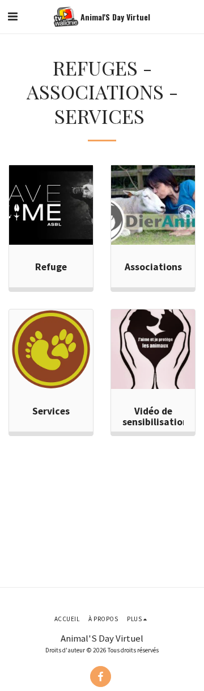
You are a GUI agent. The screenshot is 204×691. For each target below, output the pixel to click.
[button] (12, 16)
